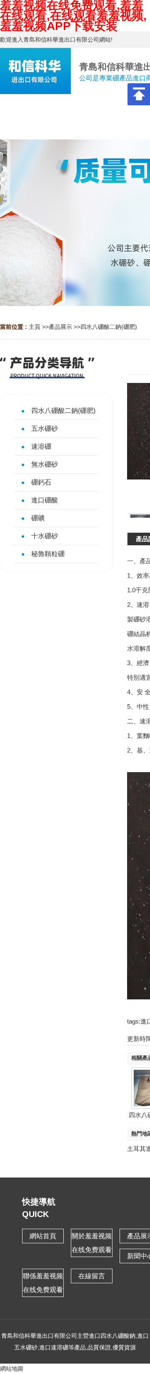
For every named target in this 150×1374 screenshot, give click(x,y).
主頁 (34, 326)
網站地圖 (11, 1368)
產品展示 (60, 326)
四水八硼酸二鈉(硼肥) (108, 326)
